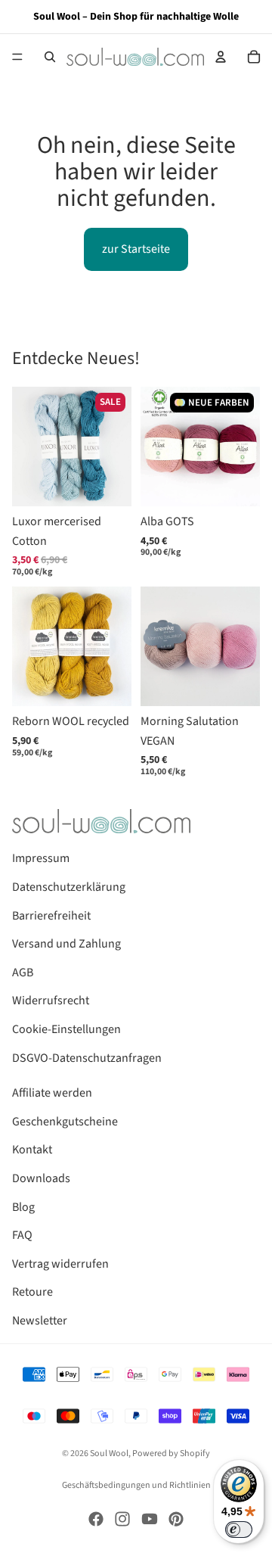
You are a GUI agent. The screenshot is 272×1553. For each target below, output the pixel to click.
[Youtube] (150, 1519)
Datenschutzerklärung (68, 887)
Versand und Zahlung (66, 943)
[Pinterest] (176, 1519)
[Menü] (17, 56)
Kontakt (32, 1149)
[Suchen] (49, 56)
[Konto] (220, 56)
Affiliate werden (52, 1093)
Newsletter (39, 1320)
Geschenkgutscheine (65, 1121)
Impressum (41, 858)
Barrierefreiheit (51, 915)
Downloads (41, 1178)
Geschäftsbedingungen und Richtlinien (136, 1485)
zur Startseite (136, 249)
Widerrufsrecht (50, 1000)
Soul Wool (109, 1453)
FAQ (22, 1235)
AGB (22, 972)
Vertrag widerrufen (60, 1264)
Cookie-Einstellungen (66, 1029)
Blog (23, 1207)
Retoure (32, 1292)
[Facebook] (96, 1519)
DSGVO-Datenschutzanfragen (87, 1058)
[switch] (238, 1529)
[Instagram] (122, 1519)
